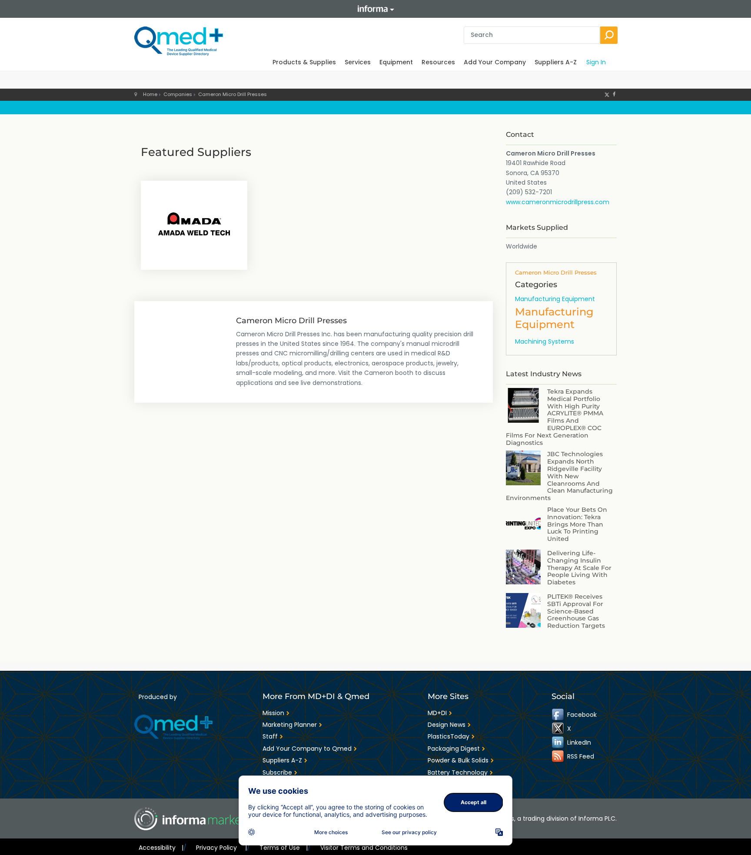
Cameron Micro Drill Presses (232, 94)
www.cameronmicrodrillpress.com (557, 202)
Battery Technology (458, 772)
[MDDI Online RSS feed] (558, 756)
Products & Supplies (304, 62)
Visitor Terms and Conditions (364, 847)
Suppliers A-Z (556, 62)
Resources (438, 62)
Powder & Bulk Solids (458, 760)
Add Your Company (495, 62)
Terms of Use (283, 847)
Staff (270, 736)
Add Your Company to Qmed (307, 748)
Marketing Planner (290, 724)
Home (150, 94)
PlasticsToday (448, 736)
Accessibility (161, 847)
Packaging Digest (454, 748)
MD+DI (437, 713)
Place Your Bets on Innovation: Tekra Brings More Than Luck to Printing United (577, 524)
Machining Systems (544, 341)
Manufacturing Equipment (555, 299)
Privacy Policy (221, 847)
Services (358, 62)
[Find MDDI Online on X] (558, 728)
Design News (446, 724)
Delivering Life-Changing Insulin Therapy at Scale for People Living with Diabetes (579, 567)
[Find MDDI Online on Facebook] (558, 714)
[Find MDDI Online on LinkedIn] (558, 742)
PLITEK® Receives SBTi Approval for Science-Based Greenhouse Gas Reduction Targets (576, 611)
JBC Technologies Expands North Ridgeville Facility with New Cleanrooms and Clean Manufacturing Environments (559, 476)
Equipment (396, 62)
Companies (177, 94)
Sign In (596, 62)
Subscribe (277, 772)
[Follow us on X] (607, 94)
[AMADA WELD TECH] (194, 224)
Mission (273, 713)
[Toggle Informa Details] (375, 8)
